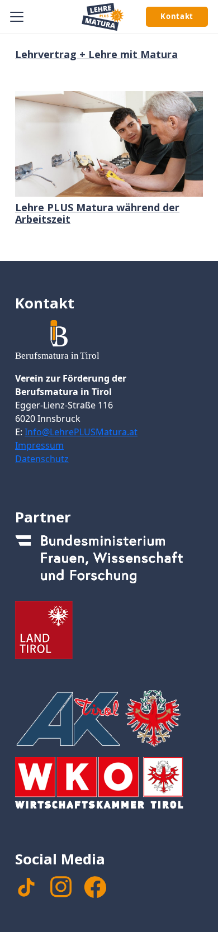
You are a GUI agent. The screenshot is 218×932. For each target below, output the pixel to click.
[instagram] (61, 886)
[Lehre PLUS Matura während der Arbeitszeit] (109, 144)
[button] (17, 16)
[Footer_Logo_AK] (109, 718)
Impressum (39, 445)
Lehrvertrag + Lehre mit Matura (96, 54)
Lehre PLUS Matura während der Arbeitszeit (97, 213)
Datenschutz (42, 459)
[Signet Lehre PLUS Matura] (103, 17)
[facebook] (95, 887)
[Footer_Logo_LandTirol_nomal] (109, 630)
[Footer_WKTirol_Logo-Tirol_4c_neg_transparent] (109, 786)
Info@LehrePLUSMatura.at (81, 432)
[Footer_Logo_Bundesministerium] (109, 563)
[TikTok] (26, 887)
